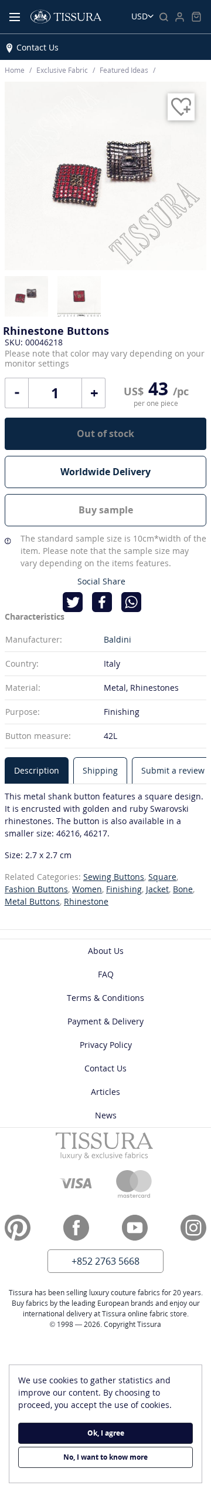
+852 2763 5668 (105, 1261)
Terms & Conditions (105, 997)
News (106, 1115)
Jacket (157, 889)
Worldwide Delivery (105, 471)
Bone (183, 889)
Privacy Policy (106, 1044)
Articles (105, 1091)
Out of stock (105, 433)
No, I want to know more (105, 1457)
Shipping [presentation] (100, 770)
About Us (106, 950)
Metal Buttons (32, 901)
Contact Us (37, 47)
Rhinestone (86, 901)
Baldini (117, 639)
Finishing (124, 889)
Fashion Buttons (36, 889)
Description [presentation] (36, 770)
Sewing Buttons (113, 876)
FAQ (106, 974)
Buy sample (106, 509)
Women (87, 889)
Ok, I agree (105, 1433)
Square (162, 876)
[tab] (37, 770)
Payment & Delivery (105, 1021)
